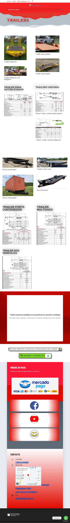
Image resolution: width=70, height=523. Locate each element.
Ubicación (19, 465)
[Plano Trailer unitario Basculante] (50, 111)
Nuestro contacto (32, 355)
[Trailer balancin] (15, 59)
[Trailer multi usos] (52, 167)
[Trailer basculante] (47, 52)
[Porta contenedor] (17, 167)
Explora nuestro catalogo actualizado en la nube (33, 349)
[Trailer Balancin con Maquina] (15, 75)
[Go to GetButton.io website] (66, 521)
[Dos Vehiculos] (52, 188)
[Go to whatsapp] (66, 518)
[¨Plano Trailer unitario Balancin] (50, 138)
